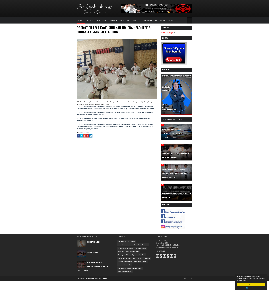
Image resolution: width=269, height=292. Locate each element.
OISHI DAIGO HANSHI (93, 242)
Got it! (251, 284)
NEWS (162, 20)
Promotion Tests (83, 132)
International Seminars (125, 248)
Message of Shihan (124, 255)
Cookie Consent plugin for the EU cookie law (251, 288)
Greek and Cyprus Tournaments (128, 251)
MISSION (89, 20)
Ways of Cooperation (125, 272)
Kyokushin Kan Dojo (138, 255)
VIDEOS (171, 20)
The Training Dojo (123, 241)
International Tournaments (127, 245)
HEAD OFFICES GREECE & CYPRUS (110, 20)
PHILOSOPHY (132, 20)
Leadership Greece (140, 262)
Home (80, 20)
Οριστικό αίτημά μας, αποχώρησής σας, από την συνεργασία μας (174, 133)
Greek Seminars (143, 245)
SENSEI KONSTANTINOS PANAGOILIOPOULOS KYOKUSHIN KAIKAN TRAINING (92, 267)
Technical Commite (124, 265)
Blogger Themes (101, 278)
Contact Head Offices (125, 262)
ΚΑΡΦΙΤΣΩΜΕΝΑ (138, 258)
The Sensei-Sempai (124, 258)
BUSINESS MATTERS (149, 20)
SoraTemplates (89, 278)
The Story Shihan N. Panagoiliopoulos (130, 268)
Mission (147, 258)
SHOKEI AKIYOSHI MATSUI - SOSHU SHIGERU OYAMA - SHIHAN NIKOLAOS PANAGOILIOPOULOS (174, 173)
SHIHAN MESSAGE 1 (93, 252)
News (133, 241)
